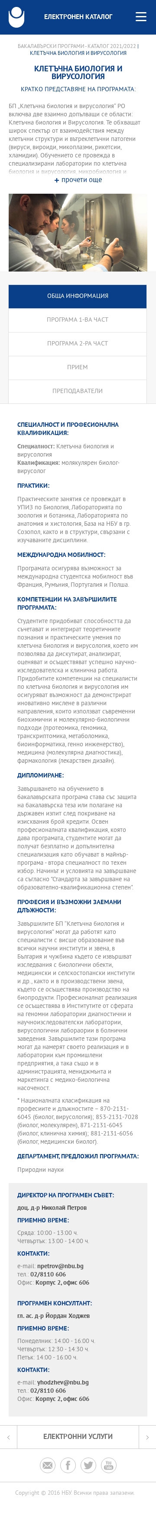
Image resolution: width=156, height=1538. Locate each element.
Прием (77, 368)
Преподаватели (77, 391)
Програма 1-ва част (77, 320)
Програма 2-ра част (77, 344)
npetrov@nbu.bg (60, 1267)
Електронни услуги (78, 1437)
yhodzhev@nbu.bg (63, 1383)
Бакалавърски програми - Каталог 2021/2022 (77, 46)
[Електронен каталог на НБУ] (16, 17)
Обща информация (77, 296)
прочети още (82, 180)
